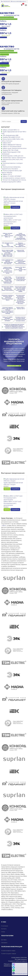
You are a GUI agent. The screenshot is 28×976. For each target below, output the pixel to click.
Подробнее (15, 207)
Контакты (3, 929)
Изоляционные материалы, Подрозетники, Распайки (20, 297)
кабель (4, 525)
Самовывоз (4, 942)
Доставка (3, 939)
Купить (7, 207)
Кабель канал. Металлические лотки (15, 148)
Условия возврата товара (8, 950)
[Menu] (26, 5)
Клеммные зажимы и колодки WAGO (8, 296)
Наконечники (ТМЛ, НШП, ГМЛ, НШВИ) (20, 287)
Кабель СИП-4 (7, 174)
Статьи (3, 931)
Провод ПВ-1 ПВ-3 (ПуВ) (10, 150)
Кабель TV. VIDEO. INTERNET (12, 176)
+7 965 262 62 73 (6, 1)
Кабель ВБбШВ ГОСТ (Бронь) (12, 144)
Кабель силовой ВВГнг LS (11, 130)
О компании (4, 926)
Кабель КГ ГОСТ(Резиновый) (12, 146)
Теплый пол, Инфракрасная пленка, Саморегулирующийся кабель (14, 325)
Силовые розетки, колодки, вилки (14, 178)
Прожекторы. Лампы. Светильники (14, 157)
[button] (21, 5)
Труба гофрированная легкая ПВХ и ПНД (20, 234)
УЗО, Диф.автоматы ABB (10, 135)
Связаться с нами (13, 366)
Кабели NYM (7, 143)
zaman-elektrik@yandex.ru (19, 1)
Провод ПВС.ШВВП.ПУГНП (11, 137)
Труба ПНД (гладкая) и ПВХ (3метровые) (7, 278)
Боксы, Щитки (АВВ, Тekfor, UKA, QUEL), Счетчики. (7, 251)
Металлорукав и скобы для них (13, 156)
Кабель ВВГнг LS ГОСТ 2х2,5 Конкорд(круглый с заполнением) (12, 221)
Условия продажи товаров (8, 953)
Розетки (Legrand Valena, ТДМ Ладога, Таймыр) (7, 309)
